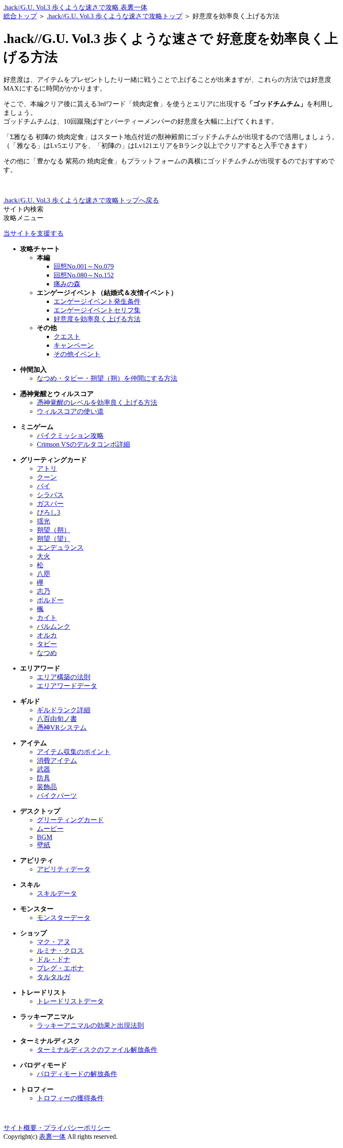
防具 (43, 778)
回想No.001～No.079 (84, 266)
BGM (44, 837)
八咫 (43, 573)
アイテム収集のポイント (73, 751)
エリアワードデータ (67, 685)
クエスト (67, 336)
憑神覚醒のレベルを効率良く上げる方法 (97, 402)
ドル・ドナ (53, 959)
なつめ (47, 652)
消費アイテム (57, 760)
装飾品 (47, 786)
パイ (43, 486)
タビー (47, 644)
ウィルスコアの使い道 (70, 411)
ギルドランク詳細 (63, 710)
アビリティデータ (63, 869)
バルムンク (53, 626)
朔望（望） (53, 538)
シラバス (50, 494)
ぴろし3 (48, 512)
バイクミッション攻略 (70, 435)
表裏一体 (52, 1136)
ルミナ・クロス (60, 950)
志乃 (43, 591)
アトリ (47, 468)
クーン (47, 477)
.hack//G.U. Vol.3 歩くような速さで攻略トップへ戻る (81, 200)
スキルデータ (57, 893)
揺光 (43, 521)
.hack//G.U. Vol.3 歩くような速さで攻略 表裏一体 (75, 7)
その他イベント (77, 354)
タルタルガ (53, 976)
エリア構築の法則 (63, 677)
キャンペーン (74, 345)
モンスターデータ (63, 917)
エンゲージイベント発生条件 (97, 301)
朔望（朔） (53, 529)
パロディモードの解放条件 (77, 1073)
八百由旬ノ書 (57, 718)
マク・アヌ (53, 941)
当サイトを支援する (33, 233)
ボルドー (50, 600)
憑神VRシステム (62, 727)
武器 (43, 769)
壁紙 (43, 844)
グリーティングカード (70, 819)
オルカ (47, 635)
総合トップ (20, 16)
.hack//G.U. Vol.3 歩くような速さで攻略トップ (114, 16)
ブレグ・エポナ (60, 968)
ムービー (50, 828)
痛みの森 (67, 283)
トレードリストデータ (70, 1001)
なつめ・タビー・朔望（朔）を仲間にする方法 (107, 378)
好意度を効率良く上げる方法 (97, 319)
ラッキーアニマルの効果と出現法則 (90, 1025)
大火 (43, 556)
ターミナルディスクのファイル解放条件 (97, 1049)
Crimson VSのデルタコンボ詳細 (83, 444)
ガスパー (50, 503)
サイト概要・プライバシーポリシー (56, 1127)
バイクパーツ (57, 795)
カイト (47, 617)
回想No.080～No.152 (84, 275)
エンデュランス (60, 547)
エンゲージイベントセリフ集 (97, 310)
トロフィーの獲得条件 (70, 1098)
